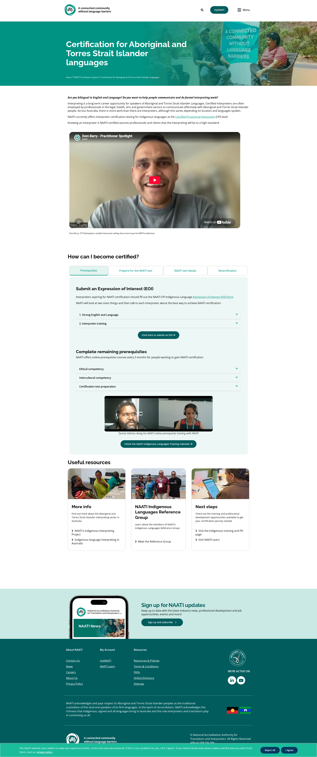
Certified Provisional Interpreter (195, 117)
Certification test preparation (97, 386)
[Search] (202, 10)
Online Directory (144, 678)
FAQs (137, 672)
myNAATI (105, 660)
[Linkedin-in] (232, 680)
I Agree (289, 750)
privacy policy (44, 752)
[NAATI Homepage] (70, 9)
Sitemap (139, 683)
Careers (71, 672)
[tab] (88, 270)
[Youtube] (241, 680)
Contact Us (73, 660)
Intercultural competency (95, 378)
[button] (158, 315)
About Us (72, 678)
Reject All (270, 750)
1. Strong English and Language (98, 315)
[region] (158, 750)
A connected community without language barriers (94, 10)
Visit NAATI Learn (209, 540)
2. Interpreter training (92, 323)
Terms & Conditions (146, 666)
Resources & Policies (146, 660)
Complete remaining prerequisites (111, 351)
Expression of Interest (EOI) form (213, 297)
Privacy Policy (74, 683)
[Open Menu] (240, 10)
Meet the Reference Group (154, 541)
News (69, 666)
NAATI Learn (107, 666)
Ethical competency (91, 369)
